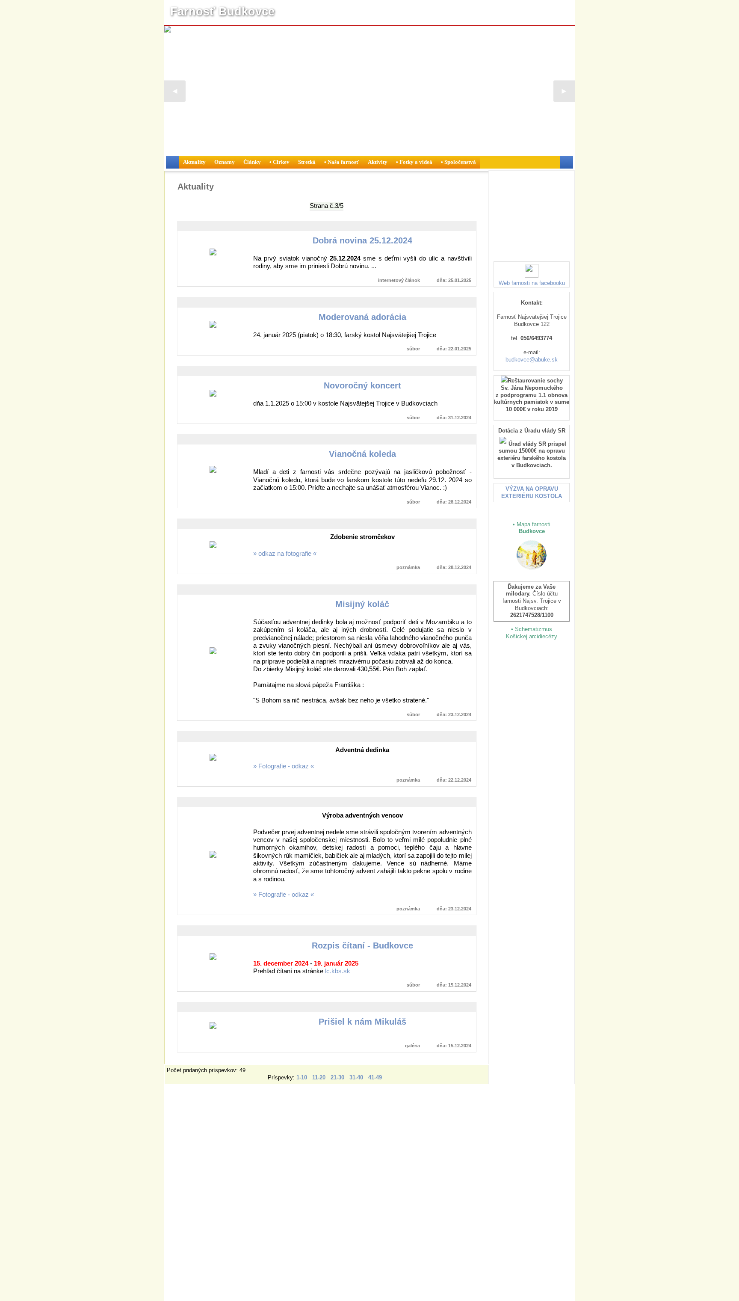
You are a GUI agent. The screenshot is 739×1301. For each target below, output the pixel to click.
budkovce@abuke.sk (531, 359)
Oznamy (224, 162)
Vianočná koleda (362, 454)
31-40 (356, 1077)
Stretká (307, 162)
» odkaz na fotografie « (284, 553)
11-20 (318, 1077)
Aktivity (377, 162)
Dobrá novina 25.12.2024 (362, 240)
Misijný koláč (362, 604)
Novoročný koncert (362, 385)
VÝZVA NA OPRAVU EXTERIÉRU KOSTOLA (531, 492)
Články (252, 162)
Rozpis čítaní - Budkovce (362, 945)
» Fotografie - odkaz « (283, 766)
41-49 (375, 1077)
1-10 (301, 1077)
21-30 (337, 1077)
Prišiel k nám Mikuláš (362, 1021)
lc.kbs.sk (337, 971)
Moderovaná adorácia (362, 317)
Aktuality (194, 162)
